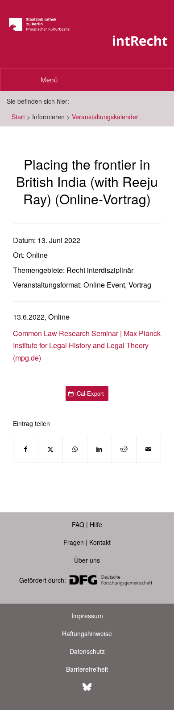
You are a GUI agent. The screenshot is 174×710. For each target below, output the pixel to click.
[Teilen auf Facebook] (25, 449)
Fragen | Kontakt (87, 542)
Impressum (87, 615)
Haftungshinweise (87, 633)
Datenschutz (87, 651)
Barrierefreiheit (87, 669)
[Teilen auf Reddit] (124, 449)
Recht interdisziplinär (99, 270)
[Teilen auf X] (50, 449)
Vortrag (139, 285)
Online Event (104, 285)
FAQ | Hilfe (87, 524)
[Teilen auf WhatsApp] (75, 449)
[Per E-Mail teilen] (149, 449)
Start (18, 116)
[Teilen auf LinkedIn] (99, 449)
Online (37, 255)
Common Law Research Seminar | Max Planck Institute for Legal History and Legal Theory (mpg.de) (87, 345)
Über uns (87, 560)
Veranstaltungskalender (105, 116)
